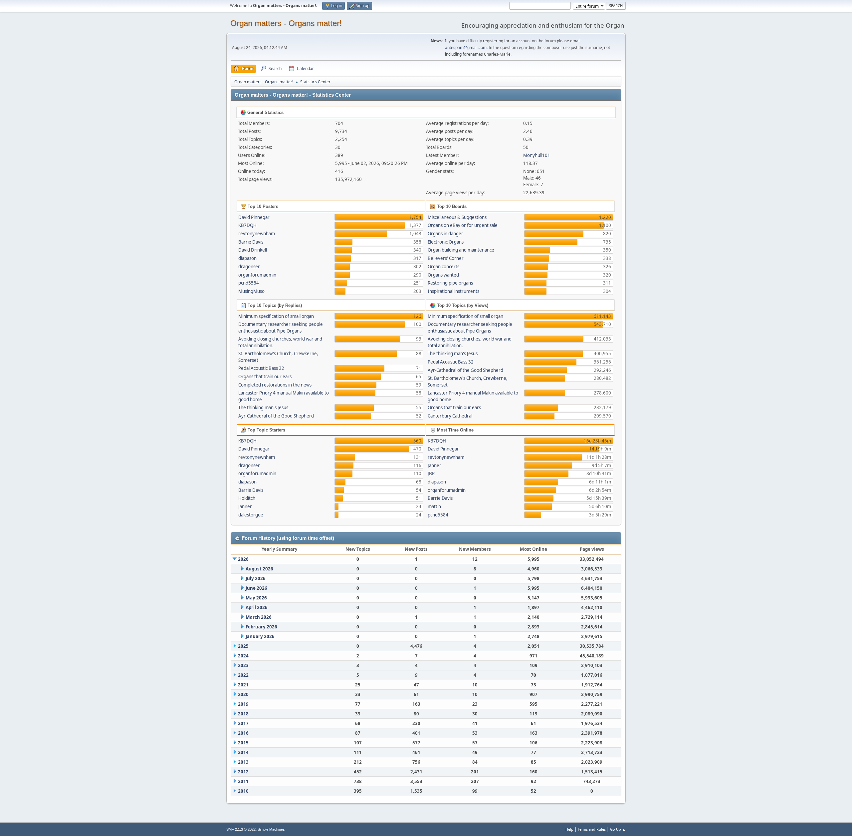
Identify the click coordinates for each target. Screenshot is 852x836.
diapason (247, 258)
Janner (245, 506)
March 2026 (259, 617)
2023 (243, 665)
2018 (243, 714)
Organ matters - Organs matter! (286, 23)
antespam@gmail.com (466, 47)
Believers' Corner (446, 258)
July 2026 (256, 578)
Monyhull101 (536, 155)
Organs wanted (443, 275)
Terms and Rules (592, 829)
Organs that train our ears (265, 377)
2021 (243, 685)
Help (569, 829)
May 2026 (256, 598)
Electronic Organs (446, 242)
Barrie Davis (250, 242)
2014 (243, 752)
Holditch (246, 498)
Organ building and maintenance (461, 250)
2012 (243, 772)
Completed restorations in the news (275, 385)
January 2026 (260, 636)
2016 (243, 733)
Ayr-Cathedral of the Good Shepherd (276, 416)
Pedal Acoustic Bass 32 (261, 368)
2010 (243, 791)
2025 (243, 646)
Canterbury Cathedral (450, 416)
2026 (243, 559)
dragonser (249, 267)
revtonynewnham (256, 234)
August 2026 (259, 569)
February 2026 (261, 627)
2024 (243, 656)
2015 (243, 743)
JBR (431, 473)
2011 (243, 781)
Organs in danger (445, 234)
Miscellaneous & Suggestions (457, 217)
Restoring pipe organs (450, 283)
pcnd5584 (248, 283)
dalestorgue (250, 515)
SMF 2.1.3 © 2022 (241, 829)
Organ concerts (443, 267)
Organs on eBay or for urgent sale (463, 225)
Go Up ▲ (618, 829)
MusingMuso (251, 291)
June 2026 (256, 588)
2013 (243, 762)
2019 (243, 704)
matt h (434, 506)
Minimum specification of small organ (276, 316)
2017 (243, 723)
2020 (243, 694)
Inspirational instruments (453, 291)
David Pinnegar (254, 217)
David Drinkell (252, 250)
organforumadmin (257, 275)
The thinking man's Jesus (263, 408)
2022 (243, 675)
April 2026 (257, 607)
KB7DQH (247, 225)
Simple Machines (271, 829)
